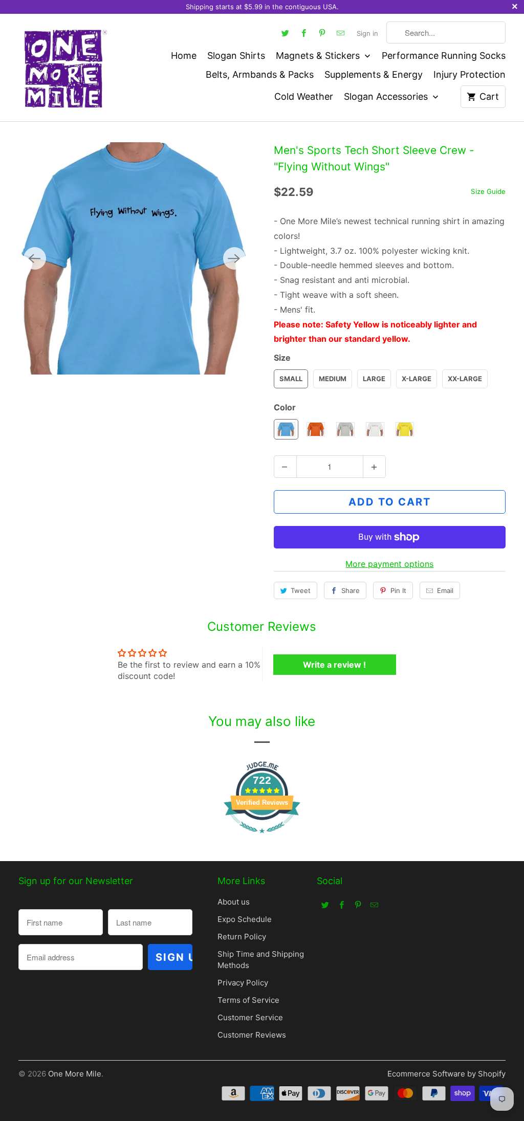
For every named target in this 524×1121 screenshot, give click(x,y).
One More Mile (74, 1074)
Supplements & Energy (373, 74)
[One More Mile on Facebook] (303, 33)
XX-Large (465, 379)
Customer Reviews (251, 1035)
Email (445, 590)
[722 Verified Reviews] (262, 838)
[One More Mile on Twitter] (285, 33)
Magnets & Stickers (319, 55)
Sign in (367, 33)
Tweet (301, 590)
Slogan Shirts (236, 55)
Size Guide (488, 191)
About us (233, 902)
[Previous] (35, 258)
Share (350, 590)
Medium (332, 379)
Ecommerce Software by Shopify (446, 1074)
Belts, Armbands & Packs (260, 74)
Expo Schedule (244, 919)
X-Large (416, 379)
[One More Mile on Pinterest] (322, 33)
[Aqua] (134, 258)
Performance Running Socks (444, 55)
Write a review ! (334, 665)
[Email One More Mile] (340, 33)
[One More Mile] (64, 67)
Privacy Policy (242, 982)
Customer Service (250, 1017)
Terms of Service (248, 1000)
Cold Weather (303, 96)
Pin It (398, 590)
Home (183, 55)
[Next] (234, 258)
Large (374, 379)
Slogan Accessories (387, 96)
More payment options (389, 564)
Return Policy (241, 936)
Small (290, 379)
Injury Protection (469, 74)
